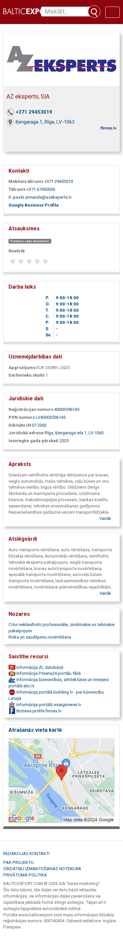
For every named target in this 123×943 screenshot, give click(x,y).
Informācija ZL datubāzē (39, 667)
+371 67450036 (41, 189)
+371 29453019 (34, 112)
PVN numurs (22, 417)
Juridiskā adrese (26, 432)
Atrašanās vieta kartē (35, 730)
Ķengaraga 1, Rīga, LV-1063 (44, 122)
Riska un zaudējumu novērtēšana (40, 637)
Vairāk (105, 518)
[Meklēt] (94, 11)
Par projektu (18, 862)
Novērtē (17, 250)
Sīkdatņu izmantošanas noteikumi (42, 868)
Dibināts (17, 425)
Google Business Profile (34, 205)
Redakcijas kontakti (26, 853)
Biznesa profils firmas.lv (38, 710)
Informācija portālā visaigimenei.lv (48, 704)
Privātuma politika (25, 874)
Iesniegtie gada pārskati (33, 440)
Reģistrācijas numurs (31, 409)
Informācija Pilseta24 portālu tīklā (48, 673)
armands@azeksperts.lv (48, 197)
